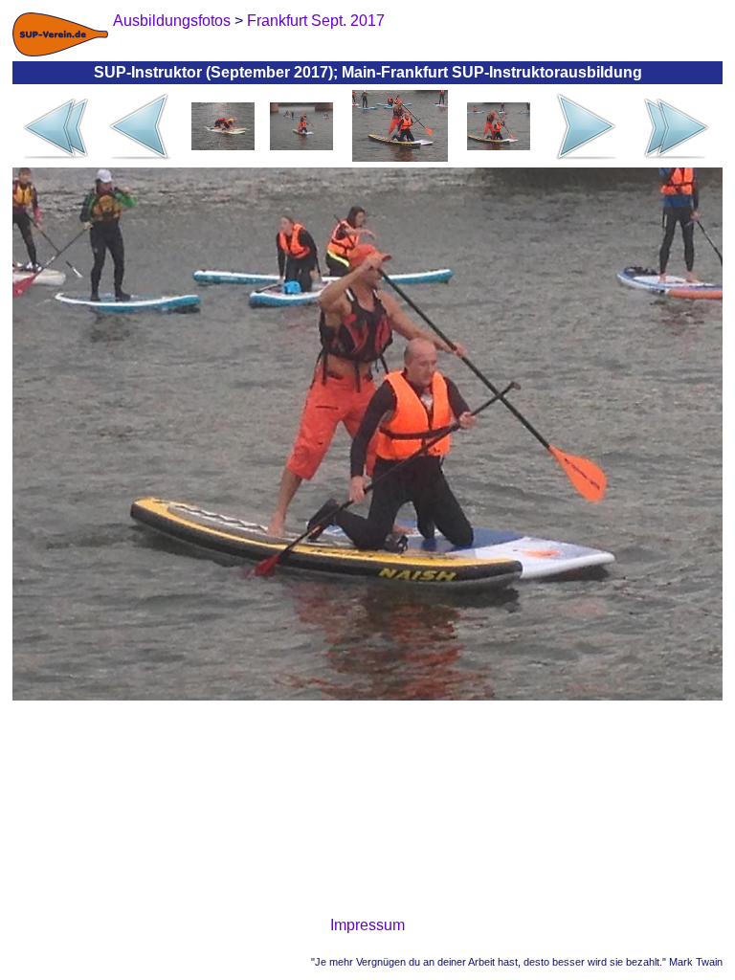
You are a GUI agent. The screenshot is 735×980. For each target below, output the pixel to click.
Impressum (367, 925)
